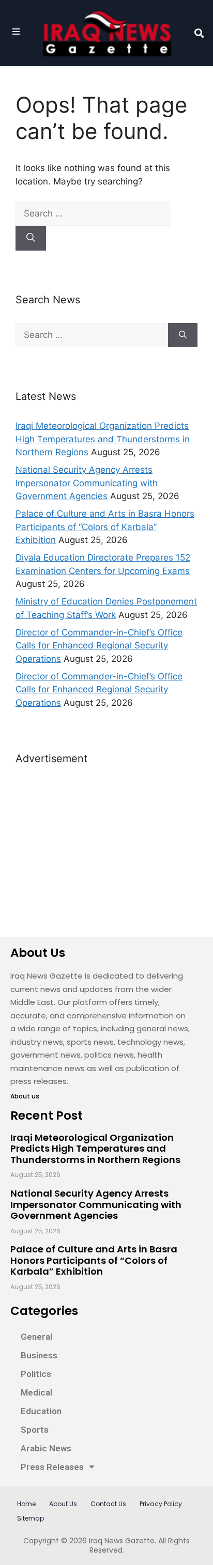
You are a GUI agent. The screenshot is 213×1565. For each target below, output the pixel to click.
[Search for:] (93, 213)
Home (26, 1503)
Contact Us (108, 1503)
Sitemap (30, 1518)
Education (41, 1411)
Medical (36, 1392)
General (36, 1336)
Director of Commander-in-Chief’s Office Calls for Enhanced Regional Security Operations (99, 645)
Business (39, 1355)
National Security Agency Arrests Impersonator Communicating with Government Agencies (87, 482)
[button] (199, 33)
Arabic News (46, 1448)
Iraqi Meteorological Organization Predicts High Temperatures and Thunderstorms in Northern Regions (103, 439)
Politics (36, 1374)
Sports (35, 1429)
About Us (63, 1503)
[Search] (31, 238)
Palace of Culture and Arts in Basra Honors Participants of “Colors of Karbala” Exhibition (105, 526)
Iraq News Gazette (122, 1541)
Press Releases (52, 1467)
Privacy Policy (161, 1503)
